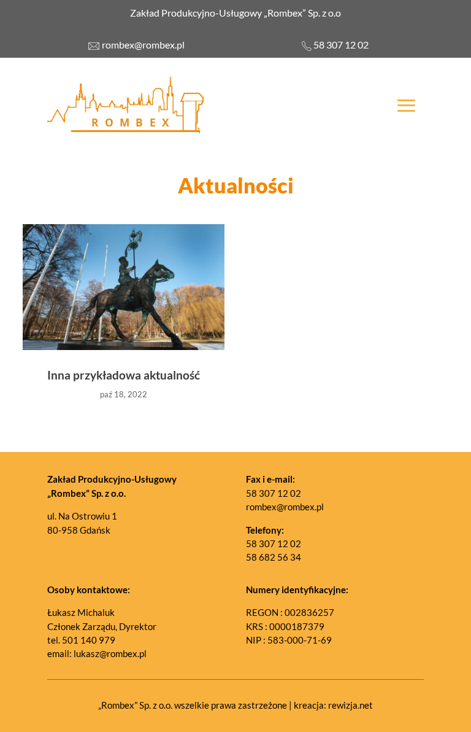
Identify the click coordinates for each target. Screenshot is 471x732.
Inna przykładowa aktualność (123, 375)
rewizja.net (350, 705)
